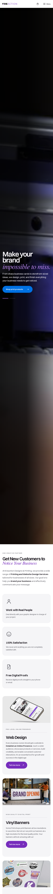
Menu (48, 4)
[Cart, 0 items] (37, 4)
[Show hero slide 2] (12, 298)
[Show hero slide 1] (5, 298)
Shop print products (14, 289)
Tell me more (14, 765)
